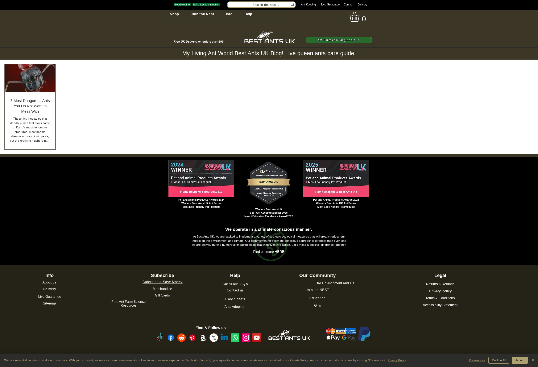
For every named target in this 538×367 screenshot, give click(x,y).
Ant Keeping (308, 4)
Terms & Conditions (440, 298)
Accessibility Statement (440, 305)
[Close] (532, 360)
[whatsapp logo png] (235, 337)
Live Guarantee (330, 4)
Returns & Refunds (440, 284)
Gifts (317, 305)
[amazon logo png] (203, 337)
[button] (174, 14)
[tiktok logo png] (160, 337)
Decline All (499, 360)
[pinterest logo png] (192, 337)
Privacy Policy (397, 360)
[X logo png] (214, 337)
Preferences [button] (477, 360)
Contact (348, 4)
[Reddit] (181, 337)
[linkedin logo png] (224, 337)
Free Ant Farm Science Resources (128, 303)
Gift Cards (162, 295)
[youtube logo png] (256, 337)
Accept (519, 360)
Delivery (362, 4)
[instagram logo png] (246, 337)
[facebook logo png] (171, 337)
